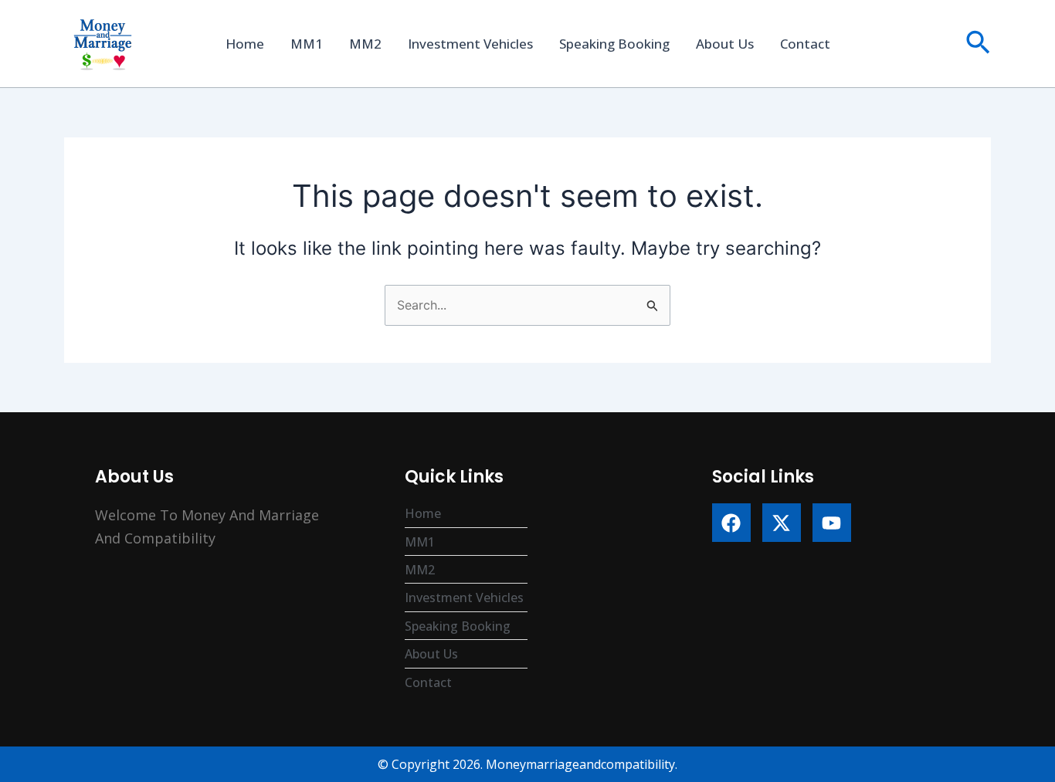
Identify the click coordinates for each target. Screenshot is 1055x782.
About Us (725, 43)
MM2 (365, 43)
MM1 (306, 43)
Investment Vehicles (470, 43)
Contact (805, 43)
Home (245, 43)
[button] (978, 43)
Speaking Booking (614, 43)
